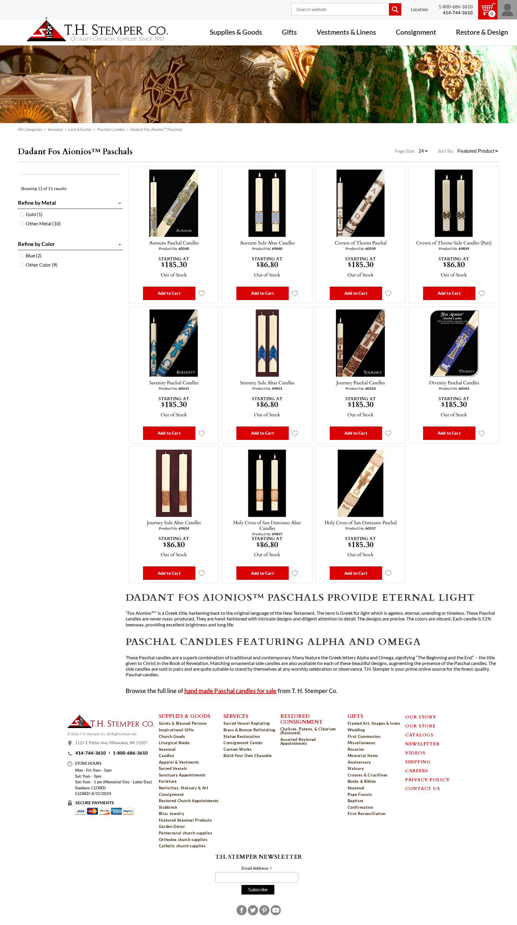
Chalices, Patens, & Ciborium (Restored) (308, 731)
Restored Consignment (301, 718)
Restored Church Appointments (189, 801)
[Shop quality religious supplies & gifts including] (189, 850)
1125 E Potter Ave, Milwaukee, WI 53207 (111, 743)
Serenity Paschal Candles (173, 382)
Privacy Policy (427, 779)
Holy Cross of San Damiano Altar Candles (267, 525)
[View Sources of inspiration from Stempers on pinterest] (264, 910)
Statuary (356, 768)
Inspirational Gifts (176, 730)
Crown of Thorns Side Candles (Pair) (454, 242)
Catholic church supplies (182, 846)
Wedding (356, 730)
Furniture (168, 781)
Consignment (171, 794)
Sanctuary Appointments (182, 775)
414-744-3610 (90, 753)
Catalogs (419, 734)
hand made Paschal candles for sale (230, 690)
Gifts (355, 715)
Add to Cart (169, 293)
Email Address (256, 868)
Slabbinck (168, 807)
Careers (416, 770)
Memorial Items (363, 755)
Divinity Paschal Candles (454, 382)
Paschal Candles (111, 129)
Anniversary (359, 762)
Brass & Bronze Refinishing (249, 730)
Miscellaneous (361, 743)
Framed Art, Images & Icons (374, 723)
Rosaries (356, 749)
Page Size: (405, 151)
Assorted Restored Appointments (298, 741)
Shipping (418, 761)
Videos (415, 752)
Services (235, 715)
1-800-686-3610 (456, 6)
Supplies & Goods (184, 715)
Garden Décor (172, 826)
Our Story (421, 716)
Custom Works (237, 749)
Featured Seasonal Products (185, 820)
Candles (166, 755)
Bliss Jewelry (171, 813)
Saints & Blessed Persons (183, 723)
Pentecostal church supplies (185, 833)
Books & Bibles (362, 781)
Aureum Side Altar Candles (267, 242)
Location (419, 9)
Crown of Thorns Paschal (361, 242)
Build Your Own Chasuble (247, 755)
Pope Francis (360, 794)
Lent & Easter (80, 129)
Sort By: (446, 151)
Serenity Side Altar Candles (267, 382)
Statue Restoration (241, 736)
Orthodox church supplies (183, 839)
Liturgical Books (174, 743)
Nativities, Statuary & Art (184, 788)
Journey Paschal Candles (360, 382)
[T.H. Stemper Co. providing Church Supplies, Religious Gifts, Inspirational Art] (110, 726)
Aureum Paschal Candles (174, 242)
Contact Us (422, 788)
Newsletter (422, 743)
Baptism (356, 801)
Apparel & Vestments (179, 762)
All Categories (30, 129)
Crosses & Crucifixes (368, 775)
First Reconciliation (367, 813)
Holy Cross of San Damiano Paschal (361, 522)
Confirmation (360, 807)
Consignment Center (243, 743)
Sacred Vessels (173, 768)
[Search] (395, 9)
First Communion (364, 736)
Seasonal (55, 129)
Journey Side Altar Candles (174, 522)
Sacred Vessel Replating (246, 723)
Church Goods (172, 736)
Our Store (420, 725)
